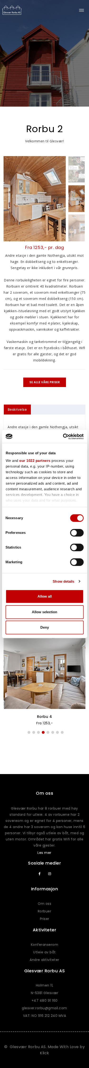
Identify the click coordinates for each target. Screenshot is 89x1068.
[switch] (77, 532)
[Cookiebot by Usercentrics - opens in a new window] (63, 436)
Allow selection (44, 612)
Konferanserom (44, 944)
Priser (44, 918)
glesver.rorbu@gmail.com (44, 1008)
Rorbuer (45, 911)
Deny (44, 627)
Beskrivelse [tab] (17, 409)
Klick (44, 1053)
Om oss (44, 903)
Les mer (44, 852)
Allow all (44, 596)
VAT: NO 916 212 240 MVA (44, 1015)
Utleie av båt (44, 952)
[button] (29, 732)
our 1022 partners (35, 461)
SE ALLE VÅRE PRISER (44, 382)
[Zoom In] (35, 198)
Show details (63, 581)
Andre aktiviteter (44, 959)
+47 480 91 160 (45, 1000)
